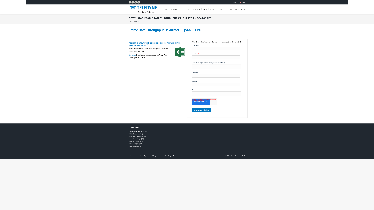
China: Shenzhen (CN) (135, 146)
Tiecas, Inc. (179, 156)
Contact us (132, 55)
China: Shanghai (134, 143)
